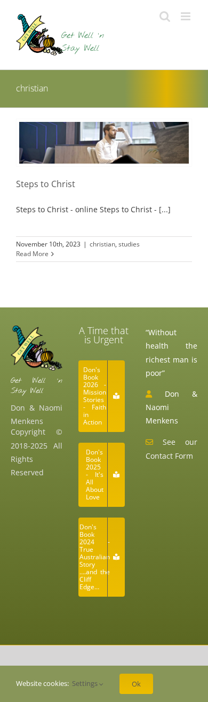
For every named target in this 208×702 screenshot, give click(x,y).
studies (129, 244)
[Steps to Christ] (104, 143)
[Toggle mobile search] (164, 16)
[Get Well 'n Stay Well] (36, 330)
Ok (136, 684)
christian (102, 244)
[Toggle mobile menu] (186, 16)
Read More (32, 253)
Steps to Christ (45, 184)
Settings (85, 683)
